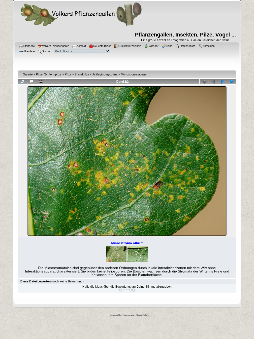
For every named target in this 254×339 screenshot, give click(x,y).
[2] (124, 290)
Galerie (28, 74)
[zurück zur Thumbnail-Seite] (22, 81)
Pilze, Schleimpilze (49, 74)
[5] (133, 290)
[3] (127, 290)
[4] (130, 290)
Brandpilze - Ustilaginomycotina (96, 74)
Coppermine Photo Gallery (136, 315)
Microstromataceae (134, 74)
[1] (120, 290)
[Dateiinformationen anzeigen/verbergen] (31, 81)
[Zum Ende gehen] (231, 81)
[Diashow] (40, 81)
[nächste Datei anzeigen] (222, 81)
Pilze (68, 74)
